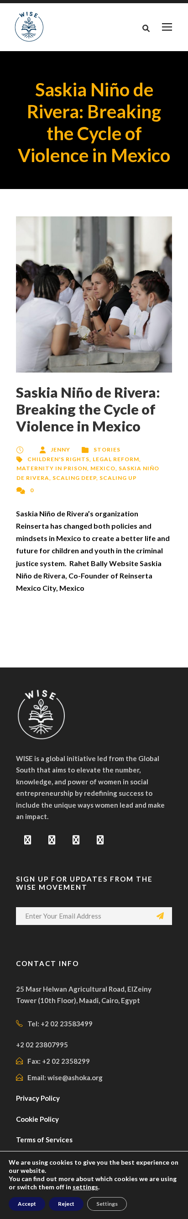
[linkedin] (51, 839)
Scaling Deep (74, 477)
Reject (66, 1203)
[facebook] (27, 839)
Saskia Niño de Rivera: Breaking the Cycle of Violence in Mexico (88, 409)
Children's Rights (58, 459)
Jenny (60, 449)
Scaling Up (118, 477)
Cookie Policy (37, 1119)
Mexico (102, 468)
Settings (107, 1203)
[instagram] (100, 839)
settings (85, 1187)
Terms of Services (44, 1139)
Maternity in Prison (51, 468)
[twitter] (76, 839)
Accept (27, 1203)
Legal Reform (116, 459)
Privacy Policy (38, 1098)
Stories (107, 449)
